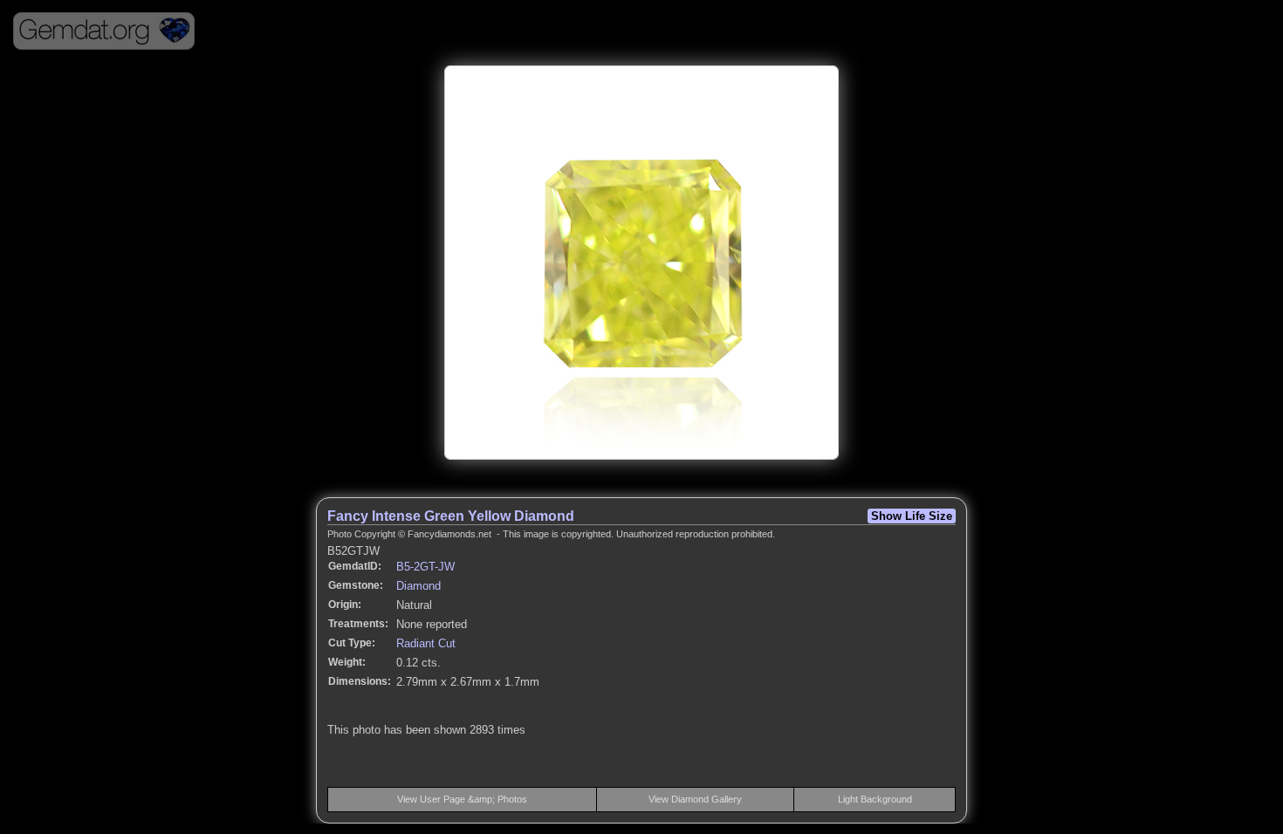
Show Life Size (911, 516)
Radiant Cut (426, 643)
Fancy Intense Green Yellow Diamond (450, 516)
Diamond (418, 585)
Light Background (875, 799)
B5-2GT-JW (425, 566)
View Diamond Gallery (695, 799)
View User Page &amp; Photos (462, 799)
